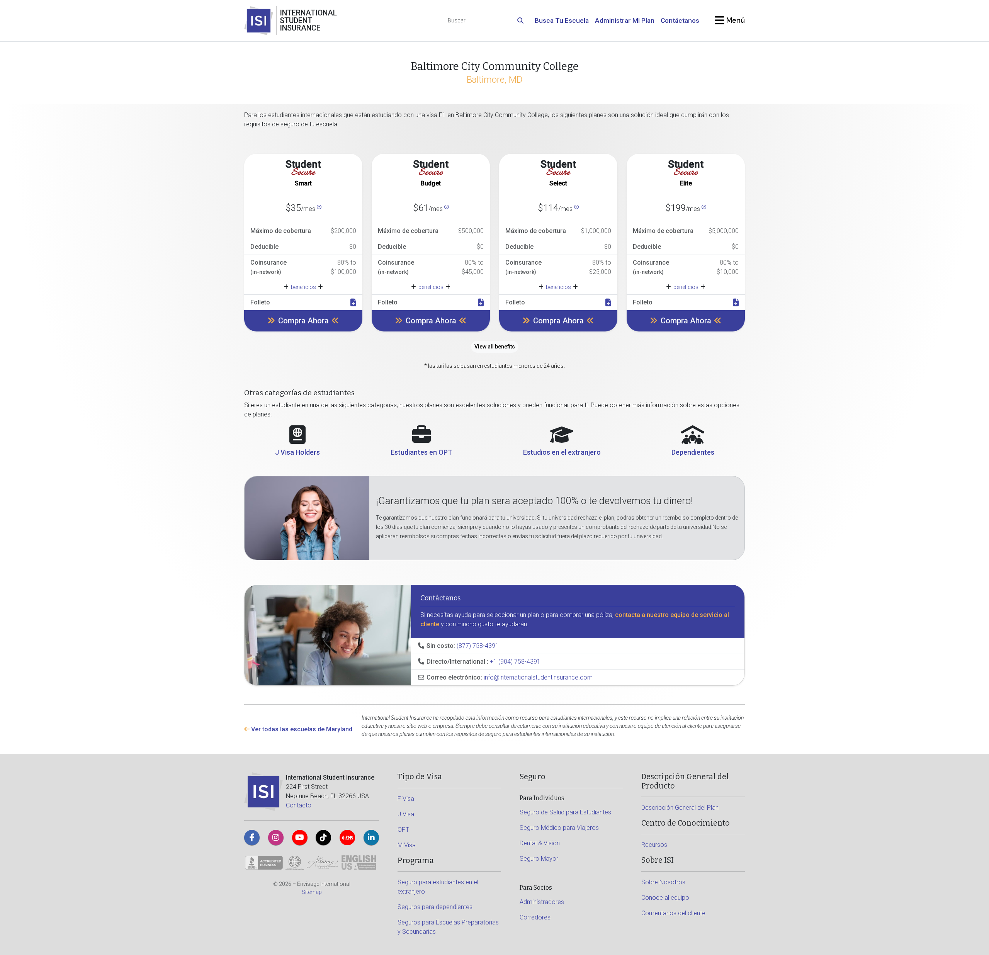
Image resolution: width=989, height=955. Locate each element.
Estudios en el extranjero (562, 452)
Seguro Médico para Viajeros (559, 827)
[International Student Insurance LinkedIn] (371, 837)
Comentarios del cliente (673, 913)
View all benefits (494, 346)
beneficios (303, 287)
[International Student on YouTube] (300, 837)
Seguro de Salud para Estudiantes (565, 812)
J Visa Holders (297, 452)
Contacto (298, 805)
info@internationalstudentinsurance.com (538, 677)
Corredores (535, 917)
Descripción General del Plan (680, 807)
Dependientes (692, 452)
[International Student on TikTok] (323, 837)
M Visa (407, 845)
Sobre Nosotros (663, 882)
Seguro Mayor (539, 858)
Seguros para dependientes (435, 907)
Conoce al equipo (665, 897)
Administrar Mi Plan (624, 20)
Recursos (654, 844)
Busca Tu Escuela (562, 20)
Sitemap (312, 892)
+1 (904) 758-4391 (515, 661)
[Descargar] (353, 302)
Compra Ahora (303, 320)
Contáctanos (680, 20)
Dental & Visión (540, 843)
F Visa (406, 798)
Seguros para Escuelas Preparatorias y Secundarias (448, 927)
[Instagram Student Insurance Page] (276, 837)
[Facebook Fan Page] (252, 837)
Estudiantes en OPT (421, 452)
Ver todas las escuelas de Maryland (301, 729)
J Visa (406, 814)
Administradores (542, 902)
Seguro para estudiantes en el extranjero (438, 887)
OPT (403, 829)
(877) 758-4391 (478, 645)
